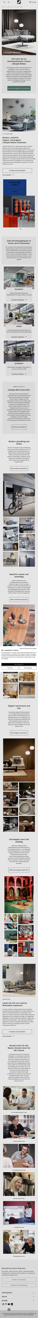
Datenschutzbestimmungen (28, 648)
